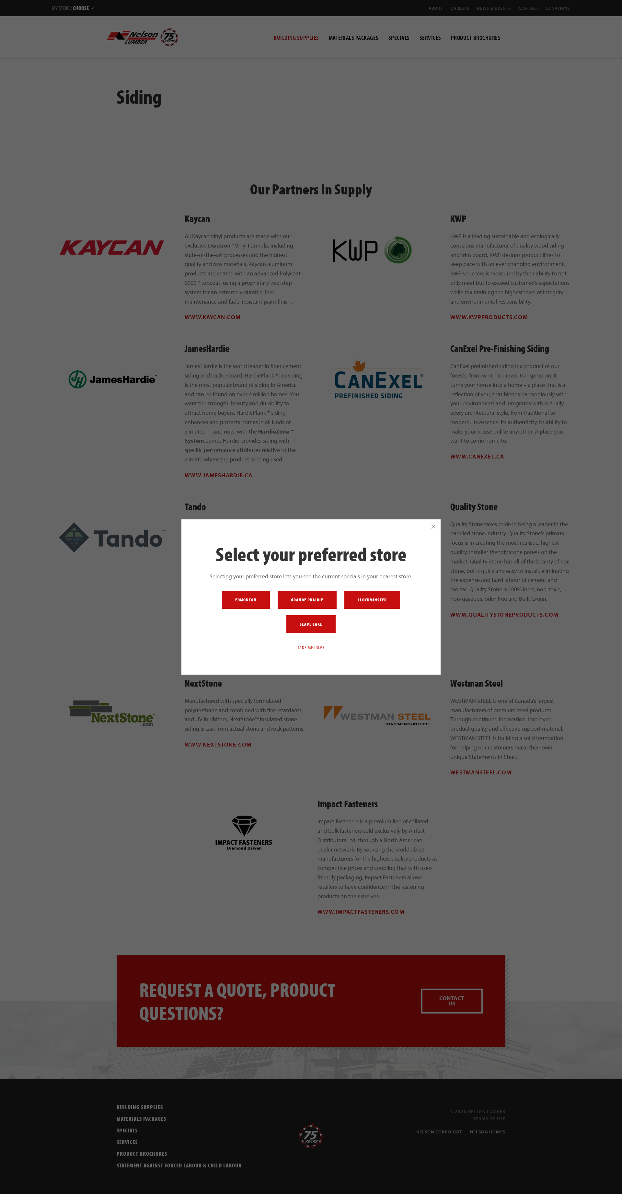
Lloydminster (372, 600)
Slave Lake (311, 624)
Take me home (311, 647)
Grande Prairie (307, 600)
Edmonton (246, 600)
